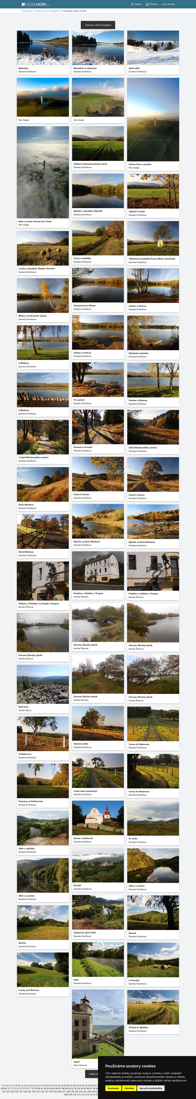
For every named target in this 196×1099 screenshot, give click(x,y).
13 (28, 1085)
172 (83, 1094)
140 (76, 1091)
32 (86, 1085)
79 (36, 1088)
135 (55, 1091)
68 (2, 1088)
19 (46, 1085)
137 (64, 1091)
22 (56, 1085)
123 (4, 1091)
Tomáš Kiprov (25, 710)
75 (23, 1088)
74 (20, 1088)
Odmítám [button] (129, 1088)
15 (34, 1085)
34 (92, 1085)
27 (71, 1085)
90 (69, 1088)
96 (88, 1088)
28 (74, 1085)
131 (38, 1091)
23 (59, 1085)
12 (25, 1085)
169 (70, 1094)
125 (12, 1091)
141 (81, 1091)
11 (22, 1085)
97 (91, 1088)
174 (91, 1094)
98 (94, 1088)
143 (89, 1091)
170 (74, 1094)
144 (94, 1091)
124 (8, 1091)
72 (14, 1088)
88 (63, 1088)
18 (43, 1085)
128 (25, 1091)
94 (82, 1088)
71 (11, 1088)
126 (16, 1091)
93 (78, 1088)
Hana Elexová (80, 1065)
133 (46, 1091)
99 (97, 1088)
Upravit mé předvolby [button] (151, 1088)
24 (62, 1085)
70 (8, 1088)
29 (77, 1085)
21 (52, 1085)
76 (26, 1088)
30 (80, 1085)
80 (39, 1088)
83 (48, 1088)
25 (65, 1085)
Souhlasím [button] (113, 1088)
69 (5, 1088)
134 (51, 1091)
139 (72, 1091)
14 (31, 1085)
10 (19, 1085)
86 (57, 1088)
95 (85, 1088)
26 (68, 1085)
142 (85, 1091)
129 (29, 1091)
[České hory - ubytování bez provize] (35, 4)
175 (96, 1094)
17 (40, 1085)
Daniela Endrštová (27, 71)
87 (60, 1088)
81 (42, 1088)
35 (95, 1085)
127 (21, 1091)
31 (83, 1085)
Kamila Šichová (81, 596)
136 (59, 1091)
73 (17, 1088)
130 (34, 1091)
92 (75, 1088)
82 (45, 1088)
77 (29, 1088)
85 (54, 1088)
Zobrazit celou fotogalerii (98, 24)
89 (66, 1088)
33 (89, 1085)
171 (79, 1094)
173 (87, 1094)
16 (37, 1085)
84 (51, 1088)
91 (72, 1088)
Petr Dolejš (134, 168)
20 (49, 1085)
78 (33, 1088)
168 (66, 1094)
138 (68, 1091)
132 (42, 1091)
